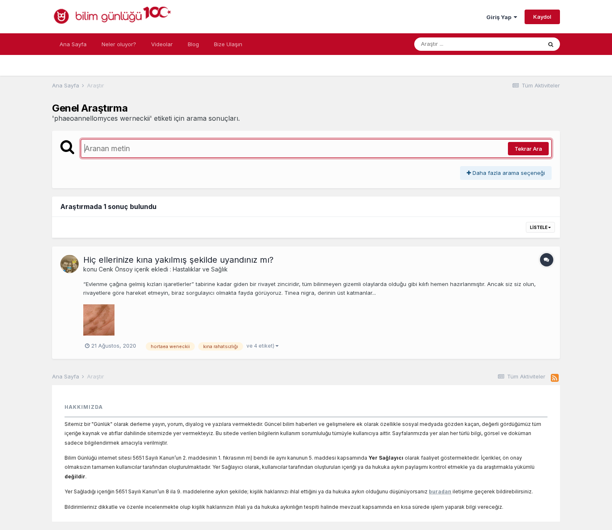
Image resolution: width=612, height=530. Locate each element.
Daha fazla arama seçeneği (508, 172)
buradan (440, 491)
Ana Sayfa (73, 44)
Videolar (162, 44)
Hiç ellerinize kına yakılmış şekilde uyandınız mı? (178, 260)
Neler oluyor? (119, 44)
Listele (539, 227)
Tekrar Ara (528, 148)
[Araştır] (551, 44)
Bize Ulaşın (228, 44)
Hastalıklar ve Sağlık (200, 269)
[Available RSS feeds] (555, 378)
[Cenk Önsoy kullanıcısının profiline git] (69, 264)
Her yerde (518, 44)
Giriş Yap (500, 17)
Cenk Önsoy (116, 269)
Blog (193, 44)
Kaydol (542, 16)
